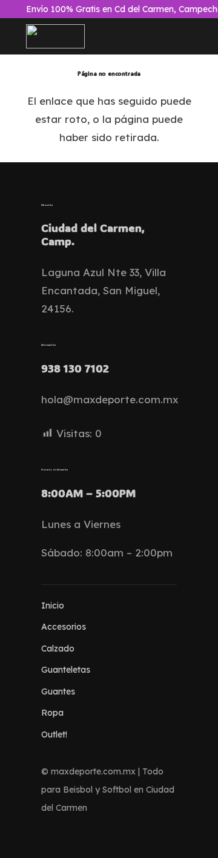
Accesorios (63, 626)
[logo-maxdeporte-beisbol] (55, 36)
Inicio (52, 605)
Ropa (52, 712)
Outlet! (54, 734)
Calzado (57, 648)
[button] (109, 36)
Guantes (58, 691)
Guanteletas (65, 669)
